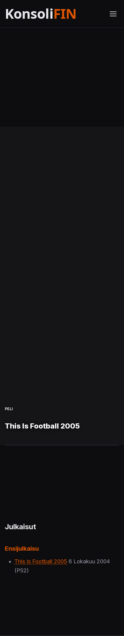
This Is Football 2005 (40, 561)
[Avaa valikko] (113, 14)
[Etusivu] (53, 13)
